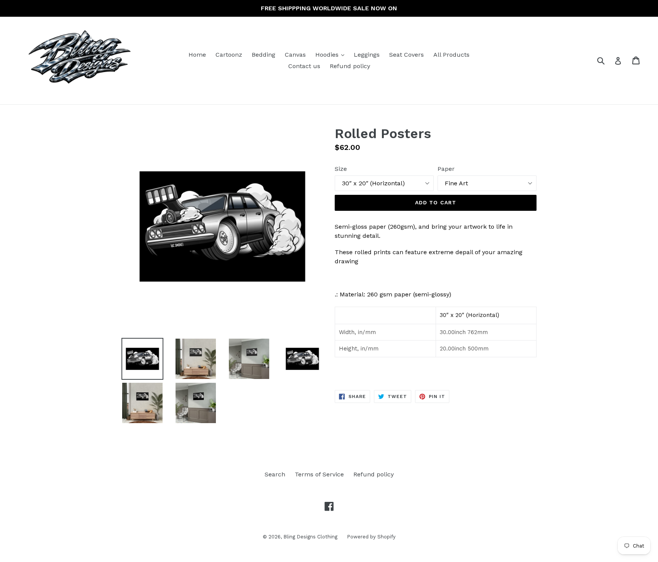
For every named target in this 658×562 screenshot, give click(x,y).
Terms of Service (319, 474)
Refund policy (350, 66)
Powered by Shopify (371, 537)
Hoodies (331, 54)
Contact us (304, 66)
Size (341, 168)
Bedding (263, 54)
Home (197, 54)
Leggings (367, 54)
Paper (446, 168)
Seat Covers (406, 54)
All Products (451, 54)
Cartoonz (229, 54)
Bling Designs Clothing (310, 537)
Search (275, 474)
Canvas (295, 54)
